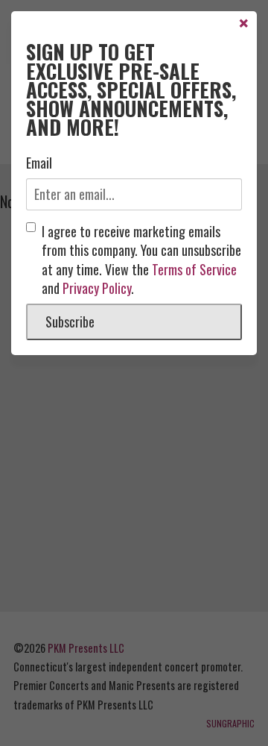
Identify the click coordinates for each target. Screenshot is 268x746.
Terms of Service (194, 269)
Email (39, 163)
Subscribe (70, 321)
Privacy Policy (97, 288)
